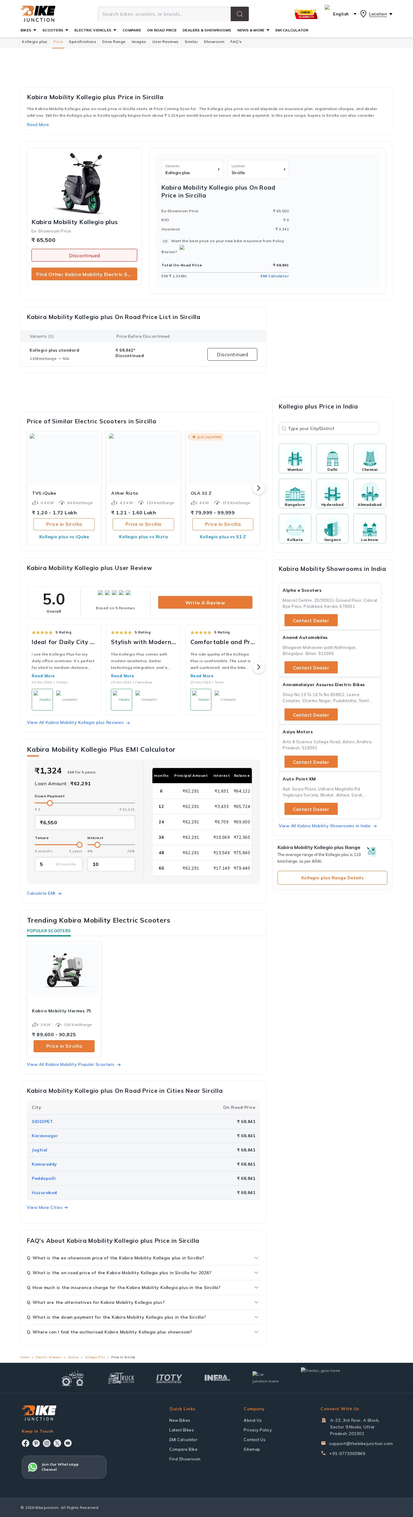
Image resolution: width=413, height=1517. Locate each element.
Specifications (82, 41)
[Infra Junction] (217, 1378)
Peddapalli (44, 1178)
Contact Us (254, 1439)
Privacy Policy (258, 1429)
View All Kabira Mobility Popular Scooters (71, 1064)
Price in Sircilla (64, 524)
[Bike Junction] (38, 14)
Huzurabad (44, 1192)
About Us (253, 1420)
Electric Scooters (49, 1357)
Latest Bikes (181, 1429)
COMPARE (131, 30)
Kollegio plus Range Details (332, 878)
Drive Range (114, 41)
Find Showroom (185, 1459)
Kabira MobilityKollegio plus (74, 222)
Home (25, 1357)
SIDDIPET (42, 1121)
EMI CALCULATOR (291, 30)
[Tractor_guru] (327, 1377)
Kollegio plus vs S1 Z (223, 536)
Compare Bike (183, 1449)
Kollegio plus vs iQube (64, 536)
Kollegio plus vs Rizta (143, 536)
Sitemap (252, 1449)
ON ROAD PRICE (162, 30)
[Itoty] (169, 1378)
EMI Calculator (275, 276)
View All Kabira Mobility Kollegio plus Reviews (75, 722)
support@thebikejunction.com (361, 1443)
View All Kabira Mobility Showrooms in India (325, 825)
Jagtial (39, 1150)
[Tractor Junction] (73, 1378)
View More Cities (45, 1207)
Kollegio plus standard (54, 350)
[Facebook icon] (25, 1443)
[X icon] (57, 1443)
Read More (43, 675)
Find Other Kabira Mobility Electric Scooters (86, 274)
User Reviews (165, 41)
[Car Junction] (265, 1378)
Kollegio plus (34, 41)
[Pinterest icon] (36, 1443)
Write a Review (205, 603)
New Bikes (179, 1420)
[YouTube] (68, 1443)
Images (139, 41)
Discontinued (84, 255)
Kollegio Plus (95, 1357)
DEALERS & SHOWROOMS (207, 30)
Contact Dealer (311, 620)
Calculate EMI (41, 893)
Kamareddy (44, 1164)
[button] (240, 14)
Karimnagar (45, 1135)
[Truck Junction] (121, 1378)
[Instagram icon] (46, 1443)
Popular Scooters (49, 930)
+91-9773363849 (347, 1453)
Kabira (73, 1357)
